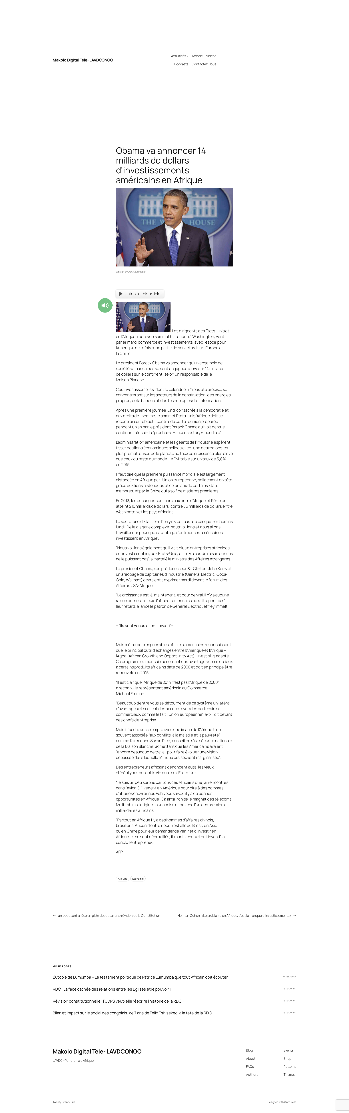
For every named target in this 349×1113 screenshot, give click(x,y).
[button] (105, 305)
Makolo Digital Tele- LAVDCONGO (83, 60)
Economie (138, 878)
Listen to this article (142, 293)
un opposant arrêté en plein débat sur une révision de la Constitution (109, 915)
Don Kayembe (136, 271)
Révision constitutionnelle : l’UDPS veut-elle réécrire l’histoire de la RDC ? (118, 1001)
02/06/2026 (289, 977)
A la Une (122, 878)
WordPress (290, 1102)
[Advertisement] (256, 60)
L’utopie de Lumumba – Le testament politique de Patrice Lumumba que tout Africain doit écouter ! (141, 977)
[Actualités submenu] (188, 56)
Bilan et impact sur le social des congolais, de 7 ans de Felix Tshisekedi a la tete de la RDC (132, 1013)
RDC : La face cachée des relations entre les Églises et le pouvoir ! (112, 989)
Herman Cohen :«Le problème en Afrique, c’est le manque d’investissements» (234, 915)
